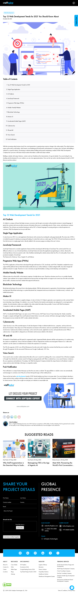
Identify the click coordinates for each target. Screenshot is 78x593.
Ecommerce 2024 (24, 567)
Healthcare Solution (43, 574)
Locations (5, 572)
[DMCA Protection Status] (6, 584)
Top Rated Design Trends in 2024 (28, 572)
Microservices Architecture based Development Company (65, 580)
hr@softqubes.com (68, 526)
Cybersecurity (11, 126)
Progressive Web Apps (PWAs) (16, 103)
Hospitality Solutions (43, 572)
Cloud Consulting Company (63, 571)
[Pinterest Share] (19, 417)
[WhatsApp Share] (15, 417)
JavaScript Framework (13, 98)
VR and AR (10, 130)
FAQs (12, 567)
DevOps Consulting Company (64, 573)
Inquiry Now (76, 20)
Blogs (12, 572)
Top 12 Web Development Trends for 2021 (19, 85)
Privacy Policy (71, 590)
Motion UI (10, 116)
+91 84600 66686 (68, 530)
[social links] (20, 553)
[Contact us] (39, 396)
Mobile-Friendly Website (14, 107)
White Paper (14, 569)
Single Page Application (14, 89)
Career (4, 569)
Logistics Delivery (43, 564)
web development (21, 376)
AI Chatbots (11, 94)
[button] (74, 3)
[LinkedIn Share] (11, 417)
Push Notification (12, 139)
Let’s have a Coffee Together (11, 537)
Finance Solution (43, 569)
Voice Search (11, 135)
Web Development (9, 13)
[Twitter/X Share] (8, 417)
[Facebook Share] (4, 417)
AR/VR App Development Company (65, 568)
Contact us (5, 567)
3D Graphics (23, 564)
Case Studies (14, 564)
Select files (20, 527)
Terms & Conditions (62, 590)
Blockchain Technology (14, 112)
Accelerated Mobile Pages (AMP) (17, 121)
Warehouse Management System (47, 576)
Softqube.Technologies (51, 539)
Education (41, 567)
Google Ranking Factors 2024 (27, 569)
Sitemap (13, 574)
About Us (5, 564)
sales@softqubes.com (51, 526)
